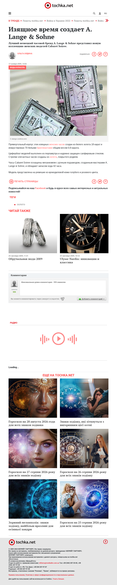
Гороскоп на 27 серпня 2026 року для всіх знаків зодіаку (32, 473)
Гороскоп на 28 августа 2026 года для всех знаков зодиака (32, 423)
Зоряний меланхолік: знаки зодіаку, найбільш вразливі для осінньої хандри (31, 526)
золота (53, 157)
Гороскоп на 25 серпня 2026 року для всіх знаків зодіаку (83, 524)
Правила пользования (17, 575)
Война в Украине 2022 (58, 21)
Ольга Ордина (24, 53)
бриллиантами (44, 148)
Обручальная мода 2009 (25, 259)
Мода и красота (17, 67)
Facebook (40, 188)
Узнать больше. (58, 579)
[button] (100, 13)
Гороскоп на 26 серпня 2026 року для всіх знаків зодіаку (83, 473)
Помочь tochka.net (33, 21)
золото (21, 204)
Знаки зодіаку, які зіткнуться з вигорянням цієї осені (82, 423)
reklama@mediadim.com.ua (49, 563)
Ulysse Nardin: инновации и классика (79, 260)
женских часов (57, 144)
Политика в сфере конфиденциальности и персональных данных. (50, 575)
